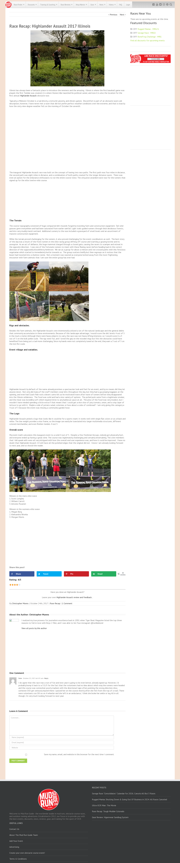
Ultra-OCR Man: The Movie (104, 805)
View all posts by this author (34, 628)
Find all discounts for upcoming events (147, 40)
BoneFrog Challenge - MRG (149, 36)
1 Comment (67, 603)
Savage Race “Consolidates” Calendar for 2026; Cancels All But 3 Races (123, 793)
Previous (113, 14)
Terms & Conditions (18, 858)
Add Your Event (16, 841)
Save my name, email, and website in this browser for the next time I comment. (79, 754)
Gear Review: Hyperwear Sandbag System (110, 817)
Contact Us (14, 829)
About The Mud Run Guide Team (23, 835)
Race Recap (55, 603)
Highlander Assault (28, 95)
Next (122, 14)
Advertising (14, 847)
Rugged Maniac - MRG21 (148, 29)
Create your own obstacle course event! (27, 852)
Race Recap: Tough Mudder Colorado (108, 811)
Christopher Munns (20, 603)
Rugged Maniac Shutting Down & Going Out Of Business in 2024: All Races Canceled (129, 799)
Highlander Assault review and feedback (74, 597)
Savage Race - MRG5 (147, 32)
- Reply (45, 678)
